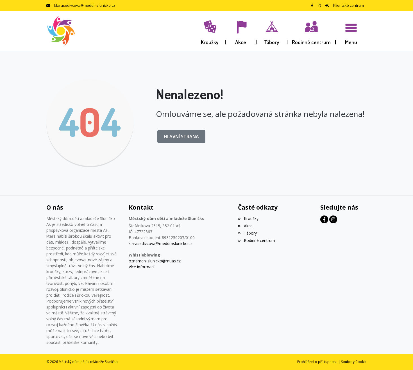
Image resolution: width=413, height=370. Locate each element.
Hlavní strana (181, 136)
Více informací (141, 266)
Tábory (250, 233)
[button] (351, 31)
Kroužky (251, 218)
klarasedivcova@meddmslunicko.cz (84, 5)
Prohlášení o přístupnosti (317, 361)
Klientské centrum (348, 5)
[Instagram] (319, 5)
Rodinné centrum (259, 240)
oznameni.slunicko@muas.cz (155, 261)
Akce (248, 225)
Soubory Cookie (354, 361)
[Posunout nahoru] (400, 357)
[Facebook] (312, 5)
